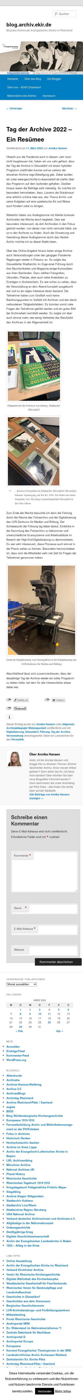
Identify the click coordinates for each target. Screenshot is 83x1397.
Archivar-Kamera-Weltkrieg (24, 1084)
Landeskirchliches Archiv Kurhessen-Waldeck (36, 1355)
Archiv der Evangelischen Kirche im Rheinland (37, 1265)
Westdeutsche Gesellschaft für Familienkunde (36, 1283)
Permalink (17, 739)
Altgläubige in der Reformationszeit (29, 1223)
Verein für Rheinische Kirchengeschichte (33, 1274)
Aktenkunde (14, 1075)
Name (20, 908)
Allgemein (68, 724)
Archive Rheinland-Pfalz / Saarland (29, 1102)
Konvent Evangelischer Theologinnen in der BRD (38, 1350)
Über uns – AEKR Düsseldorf (24, 87)
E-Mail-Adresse (25, 928)
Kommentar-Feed (17, 1055)
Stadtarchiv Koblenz (19, 1201)
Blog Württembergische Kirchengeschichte (34, 1116)
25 (49, 1022)
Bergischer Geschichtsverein (25, 1305)
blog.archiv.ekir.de (28, 24)
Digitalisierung (15, 732)
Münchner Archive (18, 1165)
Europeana (13, 1346)
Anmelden (13, 1046)
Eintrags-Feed (15, 1051)
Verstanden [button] (45, 1391)
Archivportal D (15, 1337)
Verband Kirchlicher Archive (24, 1270)
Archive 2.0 (13, 1089)
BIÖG (9, 1111)
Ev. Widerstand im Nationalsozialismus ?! (34, 1328)
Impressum (49, 95)
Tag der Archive (60, 732)
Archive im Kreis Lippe (21, 1147)
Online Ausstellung (19, 1261)
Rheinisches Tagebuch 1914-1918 (28, 1183)
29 (20, 1027)
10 (39, 1014)
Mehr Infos (63, 1391)
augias (10, 1107)
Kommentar (22, 855)
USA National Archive (20, 1214)
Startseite (12, 78)
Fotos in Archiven (18, 1134)
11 (49, 1014)
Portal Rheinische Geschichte (25, 1319)
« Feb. (19, 1031)
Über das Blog (32, 78)
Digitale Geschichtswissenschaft (27, 1236)
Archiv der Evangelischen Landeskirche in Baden (38, 1241)
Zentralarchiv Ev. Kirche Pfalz (25, 1359)
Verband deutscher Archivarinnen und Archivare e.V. (41, 1219)
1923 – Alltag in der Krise (22, 1245)
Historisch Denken (18, 1138)
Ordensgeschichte (18, 1227)
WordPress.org (16, 1060)
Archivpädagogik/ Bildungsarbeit (26, 728)
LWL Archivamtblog (19, 1160)
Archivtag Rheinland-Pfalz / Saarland (30, 1364)
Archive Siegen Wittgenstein (25, 1196)
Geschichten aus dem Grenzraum (28, 1301)
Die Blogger (54, 78)
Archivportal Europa (19, 1341)
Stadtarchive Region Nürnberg (26, 1210)
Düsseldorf (32, 732)
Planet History (15, 1174)
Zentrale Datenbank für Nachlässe (28, 1332)
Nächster (69, 108)
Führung (45, 732)
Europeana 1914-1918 (20, 1120)
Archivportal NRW (18, 1323)
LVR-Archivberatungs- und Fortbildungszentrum (38, 1310)
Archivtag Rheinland (19, 1098)
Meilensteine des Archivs (21, 95)
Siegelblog (13, 1192)
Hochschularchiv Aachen (22, 1143)
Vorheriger (14, 108)
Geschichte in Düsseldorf (23, 1297)
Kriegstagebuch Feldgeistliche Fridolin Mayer (36, 1187)
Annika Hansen (58, 148)
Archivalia (13, 1080)
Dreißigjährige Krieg (19, 1232)
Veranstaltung (14, 735)
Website (19, 950)
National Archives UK (20, 1169)
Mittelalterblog (15, 1315)
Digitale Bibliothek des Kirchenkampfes (32, 1279)
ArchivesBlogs (16, 1093)
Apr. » (59, 1031)
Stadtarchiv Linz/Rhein (21, 1205)
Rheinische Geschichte (21, 1178)
